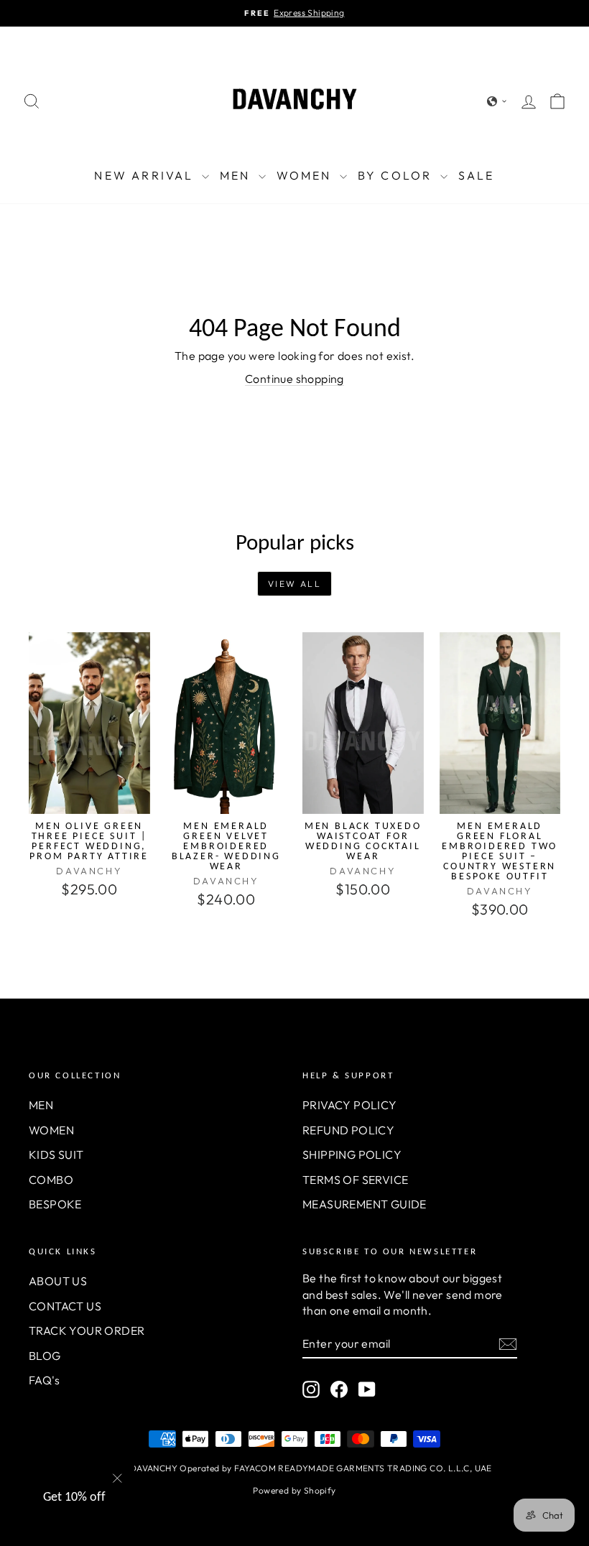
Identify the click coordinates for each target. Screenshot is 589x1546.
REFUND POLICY (348, 1130)
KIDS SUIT (56, 1154)
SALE (476, 175)
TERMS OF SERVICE (355, 1179)
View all (294, 583)
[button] (497, 101)
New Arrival (146, 175)
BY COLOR (397, 175)
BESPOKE (55, 1204)
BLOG (45, 1355)
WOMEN (306, 175)
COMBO (51, 1179)
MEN (237, 175)
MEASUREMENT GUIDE (364, 1204)
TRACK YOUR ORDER (86, 1330)
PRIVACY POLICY (349, 1105)
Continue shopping (294, 378)
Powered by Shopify (294, 1490)
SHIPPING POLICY (352, 1154)
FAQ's (44, 1380)
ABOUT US (58, 1281)
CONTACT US (65, 1306)
